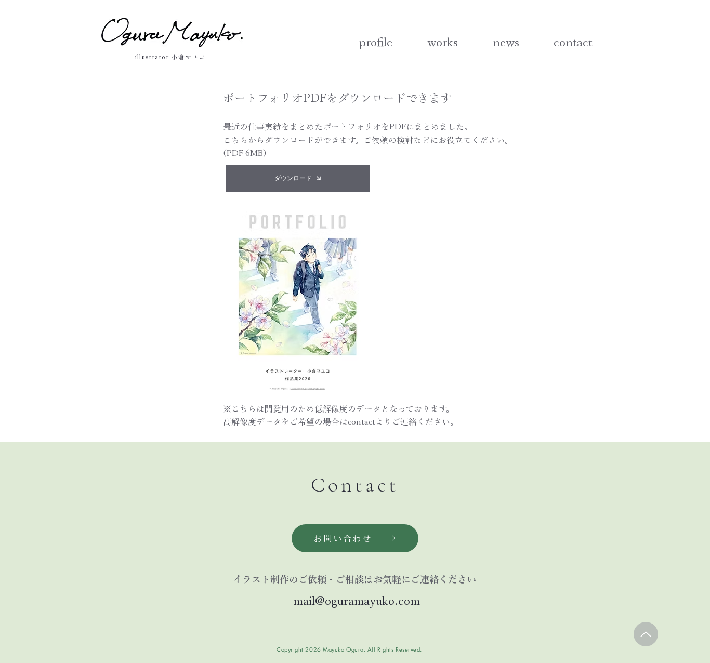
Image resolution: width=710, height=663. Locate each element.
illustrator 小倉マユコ (170, 57)
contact (361, 422)
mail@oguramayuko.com (355, 601)
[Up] (646, 634)
